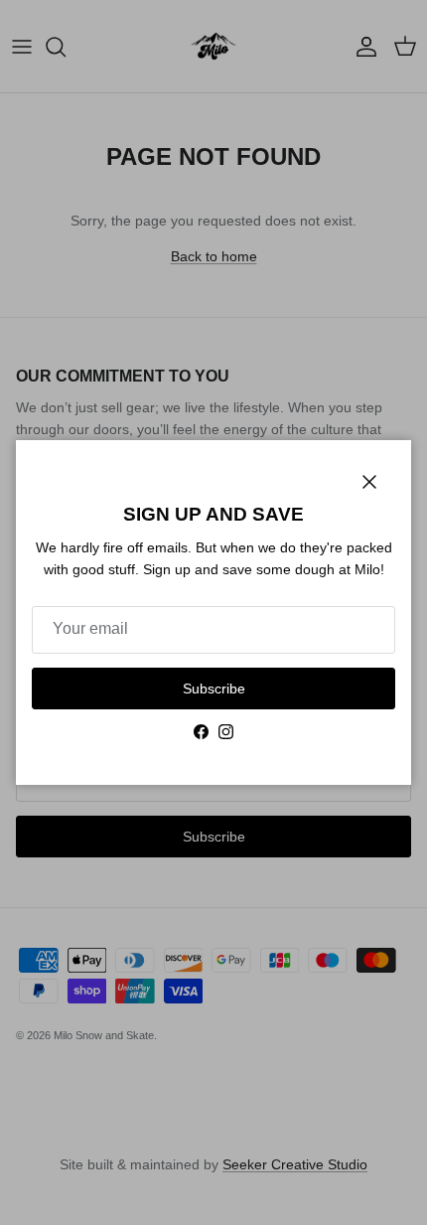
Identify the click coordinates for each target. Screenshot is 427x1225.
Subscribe (214, 688)
